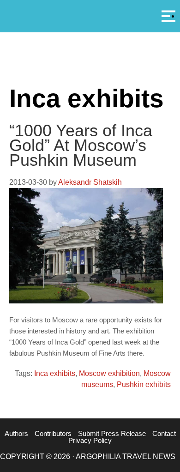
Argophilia (90, 15)
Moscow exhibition (109, 373)
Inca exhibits (54, 373)
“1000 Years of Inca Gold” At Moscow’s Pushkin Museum (80, 145)
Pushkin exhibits (144, 384)
